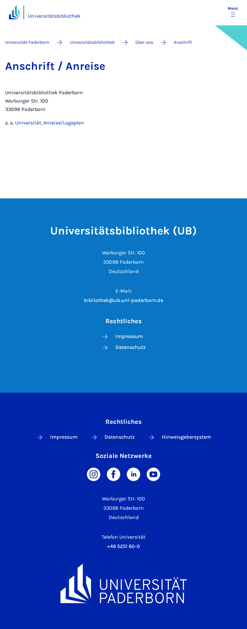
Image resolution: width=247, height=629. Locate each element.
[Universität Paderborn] (123, 583)
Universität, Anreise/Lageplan (49, 123)
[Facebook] (113, 474)
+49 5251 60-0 (123, 546)
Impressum (129, 336)
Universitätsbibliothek (54, 16)
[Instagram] (93, 474)
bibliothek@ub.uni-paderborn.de (123, 300)
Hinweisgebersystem (186, 437)
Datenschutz (130, 347)
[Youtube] (153, 474)
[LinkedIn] (133, 474)
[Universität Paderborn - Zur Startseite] (14, 12)
